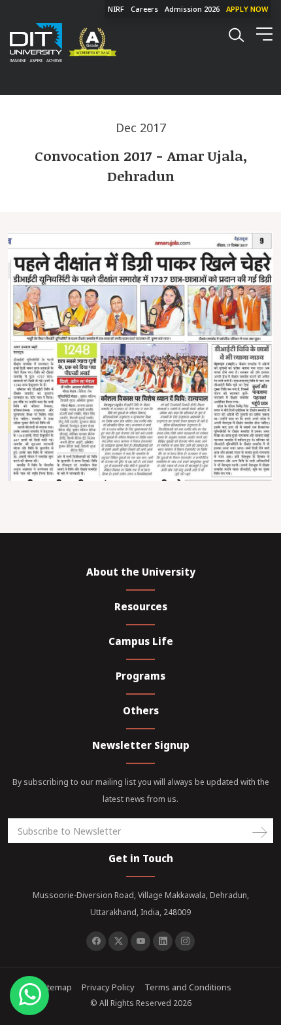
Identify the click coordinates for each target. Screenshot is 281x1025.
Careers (144, 9)
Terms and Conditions (187, 987)
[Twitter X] (118, 941)
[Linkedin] (163, 941)
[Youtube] (140, 941)
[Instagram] (185, 941)
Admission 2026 (192, 9)
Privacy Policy (108, 987)
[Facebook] (96, 941)
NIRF (116, 9)
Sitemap (56, 987)
